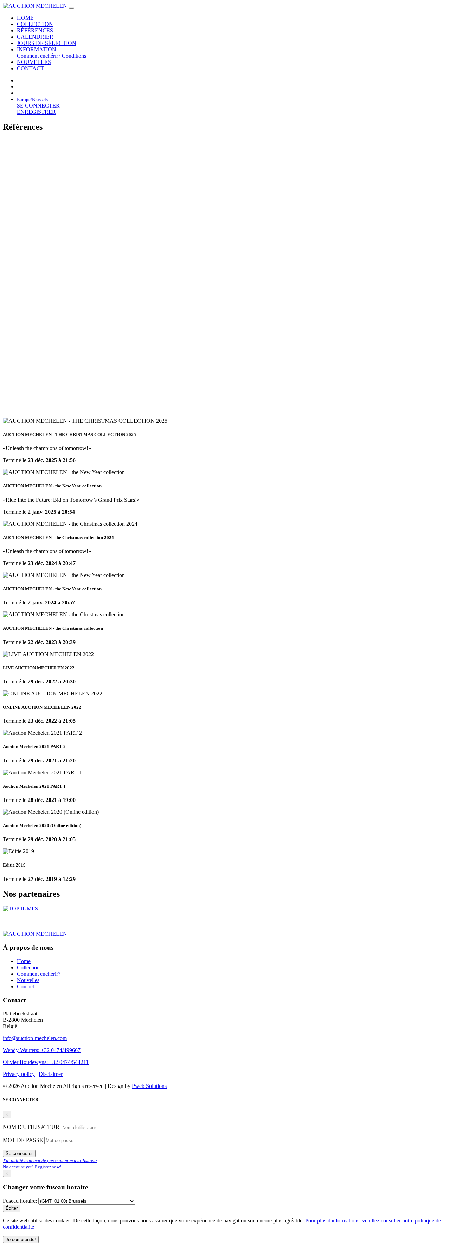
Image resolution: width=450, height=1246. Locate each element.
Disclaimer (51, 1074)
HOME (25, 18)
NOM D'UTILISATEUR (32, 1127)
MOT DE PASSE (23, 1140)
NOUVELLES (34, 62)
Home (24, 961)
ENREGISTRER (36, 112)
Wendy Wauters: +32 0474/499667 (42, 1050)
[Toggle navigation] (71, 8)
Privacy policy (19, 1074)
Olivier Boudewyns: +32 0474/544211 (46, 1062)
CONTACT (30, 68)
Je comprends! (21, 1239)
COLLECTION (35, 24)
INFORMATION (36, 49)
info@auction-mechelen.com (35, 1038)
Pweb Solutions (149, 1086)
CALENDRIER (35, 37)
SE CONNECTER (38, 106)
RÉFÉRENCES (35, 30)
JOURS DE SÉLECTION (46, 43)
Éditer (12, 1208)
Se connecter (19, 1153)
